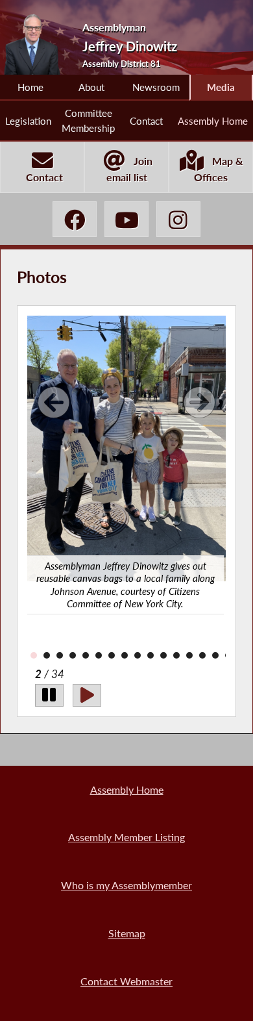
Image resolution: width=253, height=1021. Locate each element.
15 (202, 655)
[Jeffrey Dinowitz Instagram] (178, 219)
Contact (146, 121)
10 (137, 655)
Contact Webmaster (126, 981)
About (91, 87)
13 (176, 655)
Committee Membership (88, 120)
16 (215, 655)
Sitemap (126, 933)
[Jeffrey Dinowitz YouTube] (126, 219)
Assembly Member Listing (126, 837)
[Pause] (49, 695)
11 (150, 655)
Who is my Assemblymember (126, 885)
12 (163, 655)
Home (30, 87)
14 (189, 655)
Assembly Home (213, 121)
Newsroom (156, 87)
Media (221, 87)
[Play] (87, 695)
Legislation (28, 121)
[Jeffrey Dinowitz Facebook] (75, 219)
